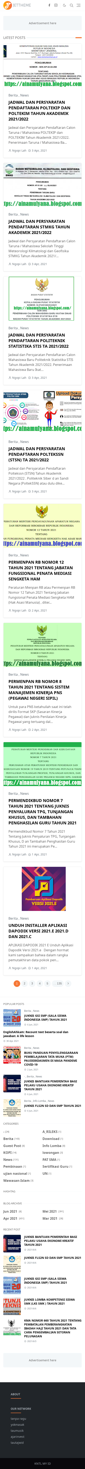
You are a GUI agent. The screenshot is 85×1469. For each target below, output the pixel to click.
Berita (13, 95)
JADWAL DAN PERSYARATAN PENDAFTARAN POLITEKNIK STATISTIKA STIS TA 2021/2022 (38, 340)
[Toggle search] (71, 5)
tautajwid (17, 1443)
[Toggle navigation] (78, 5)
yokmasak (17, 1425)
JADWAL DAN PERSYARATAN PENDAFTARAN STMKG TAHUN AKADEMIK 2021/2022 (39, 226)
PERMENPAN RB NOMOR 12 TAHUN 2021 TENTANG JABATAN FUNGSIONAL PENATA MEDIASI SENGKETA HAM (40, 570)
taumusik (17, 1431)
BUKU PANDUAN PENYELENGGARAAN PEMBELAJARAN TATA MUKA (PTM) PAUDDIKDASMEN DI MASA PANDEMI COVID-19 (51, 1058)
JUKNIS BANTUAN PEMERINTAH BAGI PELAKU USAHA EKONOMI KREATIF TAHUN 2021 (50, 1085)
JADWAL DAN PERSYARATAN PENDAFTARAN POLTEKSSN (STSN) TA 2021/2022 (36, 454)
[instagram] (56, 5)
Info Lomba (40, 1101)
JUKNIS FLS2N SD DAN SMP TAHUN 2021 (52, 1106)
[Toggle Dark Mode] (64, 5)
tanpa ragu (18, 1419)
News (24, 95)
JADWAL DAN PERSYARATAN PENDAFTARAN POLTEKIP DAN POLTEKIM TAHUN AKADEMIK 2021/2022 (39, 110)
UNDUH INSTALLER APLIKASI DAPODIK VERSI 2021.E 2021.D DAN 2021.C (38, 931)
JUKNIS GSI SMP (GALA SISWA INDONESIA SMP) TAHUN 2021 (45, 1018)
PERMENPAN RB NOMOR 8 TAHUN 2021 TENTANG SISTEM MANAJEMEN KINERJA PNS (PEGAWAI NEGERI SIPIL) (39, 690)
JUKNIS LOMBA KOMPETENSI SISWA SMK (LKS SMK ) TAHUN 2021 (49, 1301)
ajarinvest (17, 1437)
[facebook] (49, 5)
